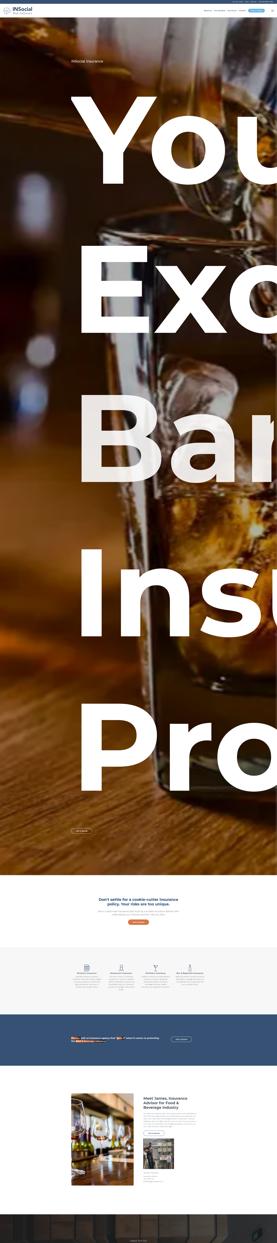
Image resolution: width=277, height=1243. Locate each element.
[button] (272, 10)
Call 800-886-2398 (266, 1)
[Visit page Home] (17, 10)
